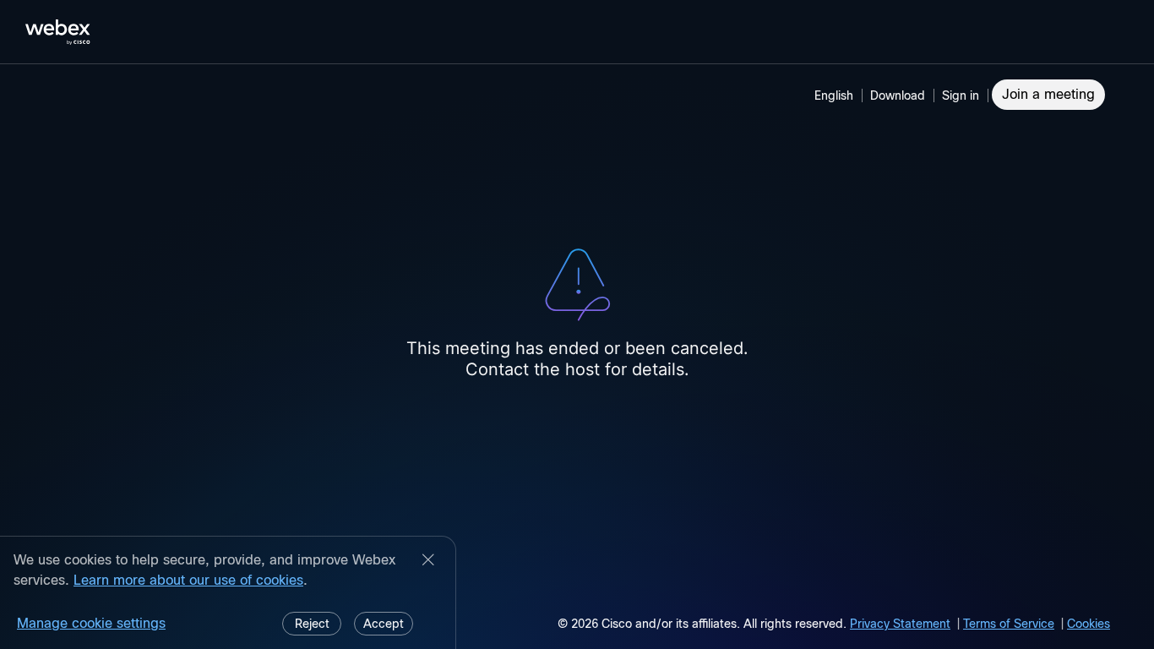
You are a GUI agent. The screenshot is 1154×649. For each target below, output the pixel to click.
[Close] (428, 561)
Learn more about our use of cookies (188, 580)
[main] (577, 356)
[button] (963, 95)
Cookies (1088, 623)
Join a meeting (1048, 94)
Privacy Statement (900, 623)
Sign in (960, 95)
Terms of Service (1008, 623)
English (833, 95)
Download (897, 95)
